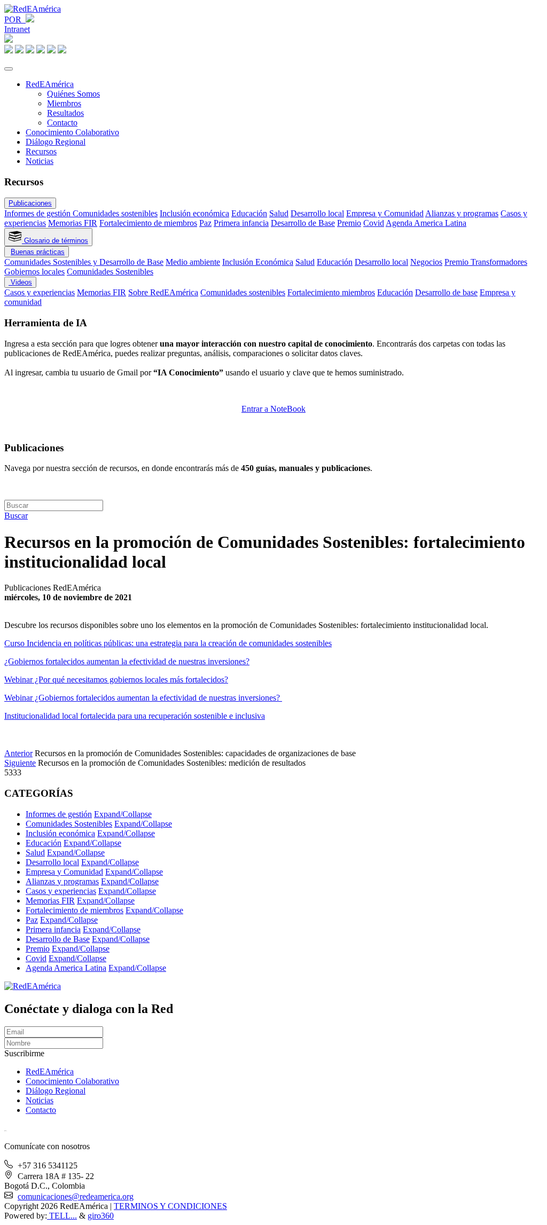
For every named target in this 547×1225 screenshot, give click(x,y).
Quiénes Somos (73, 93)
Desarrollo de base (446, 292)
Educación (249, 213)
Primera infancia (241, 222)
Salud (278, 213)
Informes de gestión (38, 213)
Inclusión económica (194, 213)
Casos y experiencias (39, 292)
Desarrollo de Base (303, 222)
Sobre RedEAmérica (163, 292)
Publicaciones (30, 203)
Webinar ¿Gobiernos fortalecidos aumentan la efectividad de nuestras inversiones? (143, 697)
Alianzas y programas (461, 213)
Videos (20, 282)
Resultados (65, 112)
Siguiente (20, 762)
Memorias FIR (72, 222)
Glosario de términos (55, 241)
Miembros (64, 103)
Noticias (39, 161)
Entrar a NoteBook (273, 408)
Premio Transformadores (485, 261)
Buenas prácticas (38, 252)
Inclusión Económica (257, 261)
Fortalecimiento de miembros (148, 222)
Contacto (62, 122)
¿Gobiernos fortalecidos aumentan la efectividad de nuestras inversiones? (126, 661)
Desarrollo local (317, 213)
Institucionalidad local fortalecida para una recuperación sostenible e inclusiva (134, 715)
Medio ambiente (193, 261)
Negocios (426, 261)
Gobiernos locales (34, 271)
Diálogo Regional (55, 141)
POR (15, 19)
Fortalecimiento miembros (331, 292)
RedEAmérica (50, 84)
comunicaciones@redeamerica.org (76, 1196)
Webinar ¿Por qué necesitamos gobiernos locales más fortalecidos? (116, 679)
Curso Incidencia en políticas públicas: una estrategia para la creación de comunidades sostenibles (168, 643)
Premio (349, 222)
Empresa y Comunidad (385, 213)
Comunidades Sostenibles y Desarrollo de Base (83, 261)
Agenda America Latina (426, 222)
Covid (373, 222)
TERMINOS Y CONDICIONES (170, 1206)
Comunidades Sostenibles (110, 271)
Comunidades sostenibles (115, 213)
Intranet (17, 29)
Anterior (18, 753)
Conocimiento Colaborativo (72, 132)
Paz (205, 222)
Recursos (41, 151)
